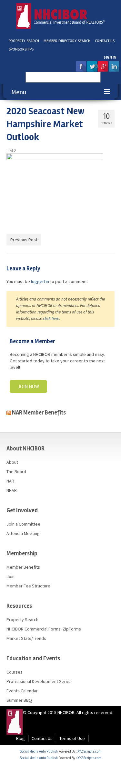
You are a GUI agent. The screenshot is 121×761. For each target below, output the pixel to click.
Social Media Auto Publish (39, 751)
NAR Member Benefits (39, 412)
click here (51, 318)
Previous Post (23, 240)
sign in (110, 57)
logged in (40, 281)
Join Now (28, 386)
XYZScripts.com (89, 751)
